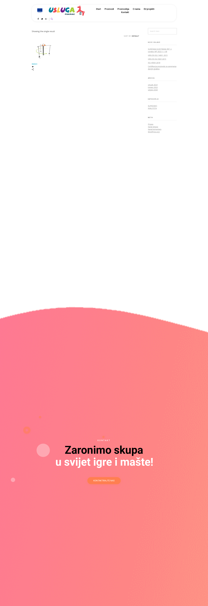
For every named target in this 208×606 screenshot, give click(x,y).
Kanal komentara (154, 129)
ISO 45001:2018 (154, 62)
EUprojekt (152, 106)
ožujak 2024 (152, 85)
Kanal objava (153, 127)
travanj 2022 (153, 87)
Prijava (150, 124)
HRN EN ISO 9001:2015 (157, 59)
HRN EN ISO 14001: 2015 (158, 55)
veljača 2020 (153, 90)
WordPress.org (153, 132)
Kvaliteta (152, 108)
